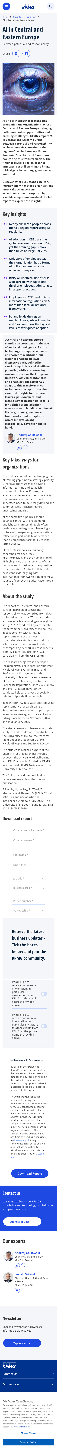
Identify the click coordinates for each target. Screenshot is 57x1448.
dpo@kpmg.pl (21, 1140)
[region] (28, 1420)
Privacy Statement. (22, 1427)
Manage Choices (28, 1433)
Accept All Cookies (28, 1442)
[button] (19, 447)
